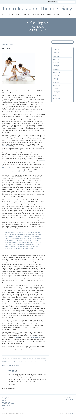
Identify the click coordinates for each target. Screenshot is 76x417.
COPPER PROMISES (37, 337)
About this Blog (31, 14)
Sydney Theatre (15, 361)
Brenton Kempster (20, 358)
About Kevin (46, 14)
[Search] (56, 2)
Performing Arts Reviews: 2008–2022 (19, 41)
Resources (59, 14)
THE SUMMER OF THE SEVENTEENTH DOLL (15, 171)
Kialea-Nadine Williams (9, 360)
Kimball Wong (20, 360)
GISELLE (42, 160)
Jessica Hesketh (41, 358)
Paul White (35, 360)
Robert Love (12, 370)
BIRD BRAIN (6, 146)
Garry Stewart (31, 358)
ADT (3, 358)
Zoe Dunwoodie (31, 361)
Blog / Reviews (16, 14)
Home (4, 14)
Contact (6, 408)
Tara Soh (23, 361)
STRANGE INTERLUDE (9, 167)
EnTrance (16, 337)
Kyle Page (28, 360)
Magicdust (70, 413)
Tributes (69, 14)
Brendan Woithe (10, 358)
